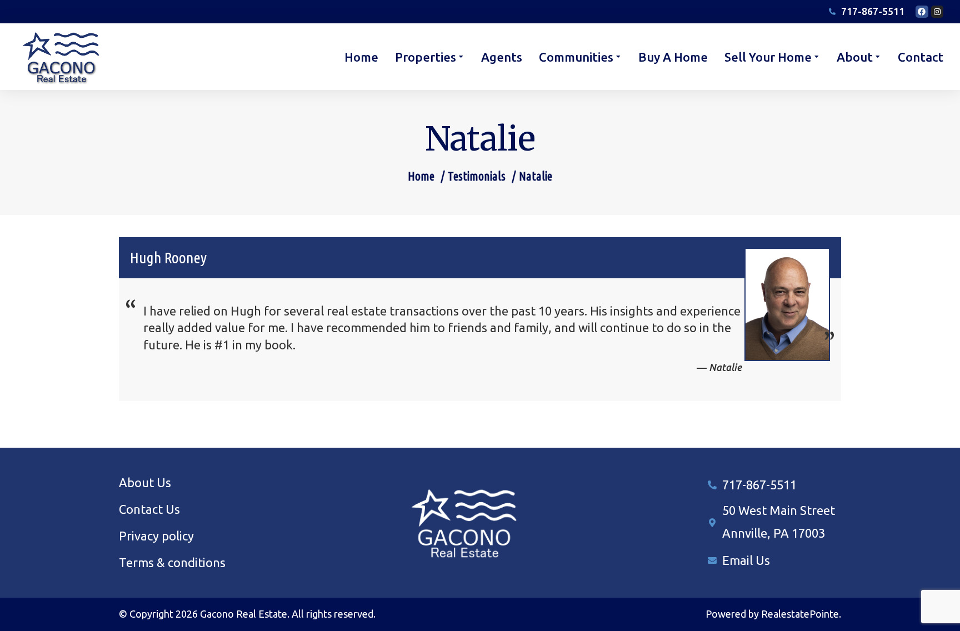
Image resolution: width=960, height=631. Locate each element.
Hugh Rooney (168, 257)
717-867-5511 (759, 485)
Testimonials (477, 176)
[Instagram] (937, 12)
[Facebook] (922, 12)
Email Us (746, 560)
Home (421, 176)
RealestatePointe (800, 613)
